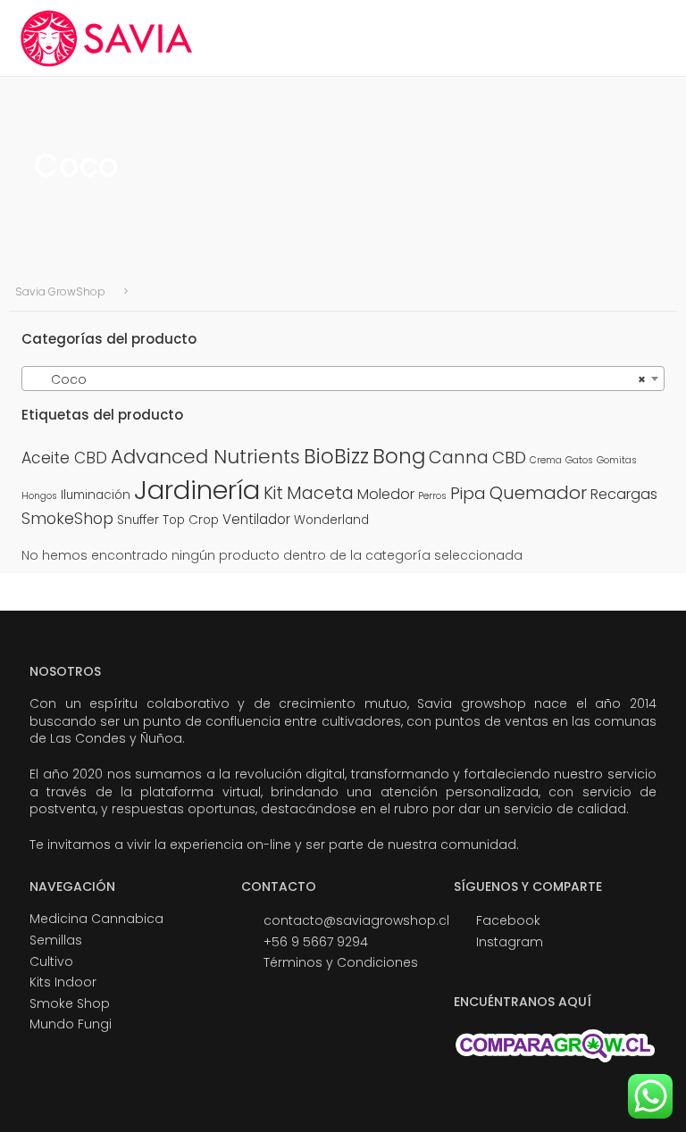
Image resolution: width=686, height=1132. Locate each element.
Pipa (468, 493)
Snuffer (138, 520)
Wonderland (331, 520)
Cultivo (51, 961)
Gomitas (617, 460)
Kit (273, 493)
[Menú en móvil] (655, 38)
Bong (398, 456)
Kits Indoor (62, 982)
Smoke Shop (69, 1003)
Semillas (55, 940)
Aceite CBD (64, 458)
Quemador (538, 492)
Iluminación (95, 495)
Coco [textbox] (337, 379)
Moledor (385, 494)
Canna (459, 457)
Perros (432, 496)
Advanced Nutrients (205, 456)
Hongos (39, 496)
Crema (546, 460)
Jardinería (197, 489)
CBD (509, 457)
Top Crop (191, 520)
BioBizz (336, 456)
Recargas (623, 494)
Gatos (579, 460)
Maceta (320, 493)
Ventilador (256, 519)
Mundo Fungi (70, 1024)
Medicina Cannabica (96, 919)
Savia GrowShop (60, 292)
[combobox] (343, 378)
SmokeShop (67, 518)
